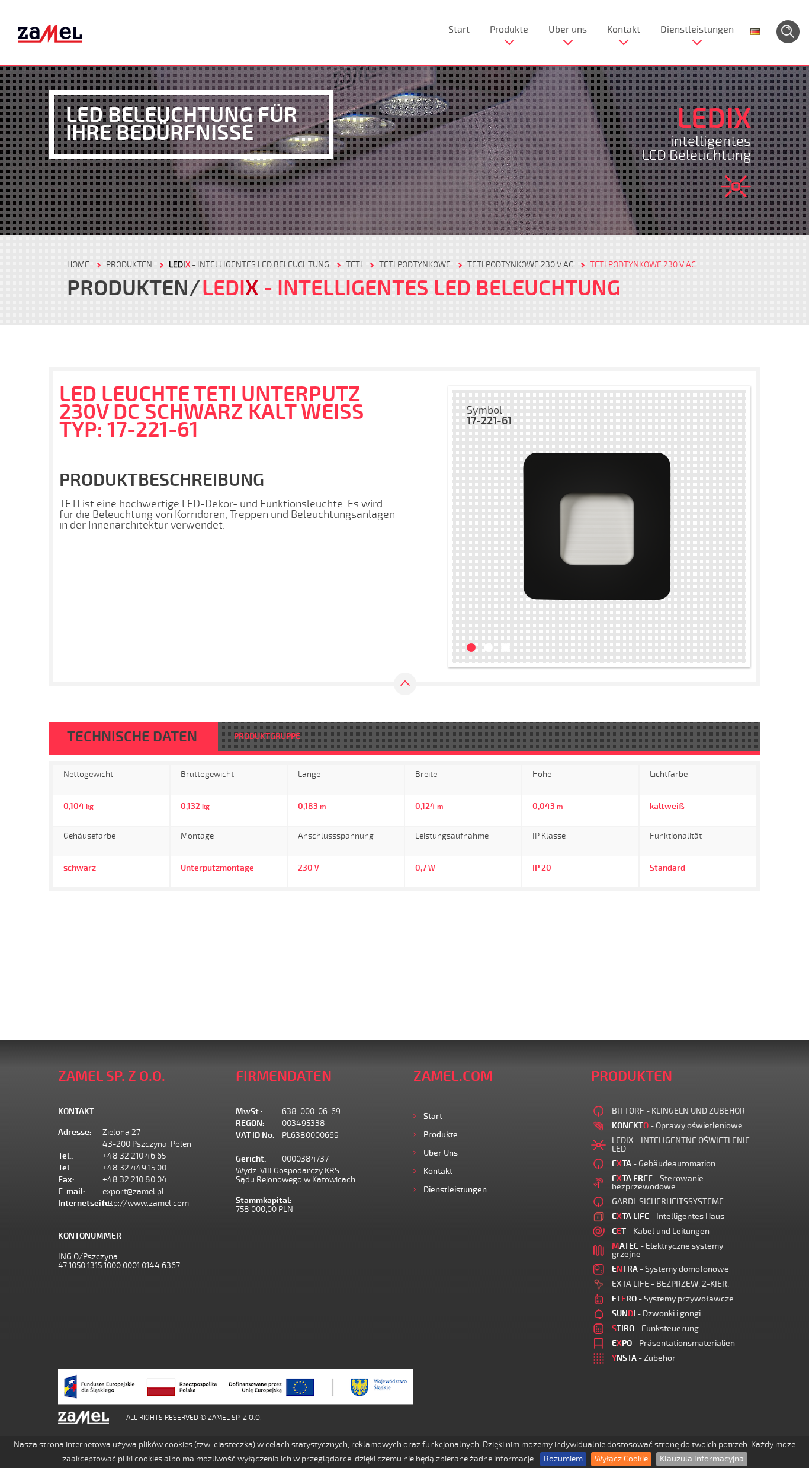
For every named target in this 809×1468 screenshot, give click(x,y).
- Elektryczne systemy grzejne (667, 1250)
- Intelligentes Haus (668, 1216)
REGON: (250, 1123)
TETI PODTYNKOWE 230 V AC (520, 265)
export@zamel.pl (133, 1191)
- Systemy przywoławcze (673, 1299)
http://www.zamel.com (145, 1203)
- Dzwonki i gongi (656, 1314)
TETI (354, 265)
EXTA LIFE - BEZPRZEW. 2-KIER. (670, 1284)
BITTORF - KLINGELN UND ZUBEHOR (678, 1111)
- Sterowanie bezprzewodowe (658, 1182)
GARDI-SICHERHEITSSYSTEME (668, 1202)
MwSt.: (249, 1111)
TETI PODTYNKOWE (415, 265)
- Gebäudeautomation (663, 1164)
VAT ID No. (255, 1135)
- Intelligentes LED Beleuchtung (249, 265)
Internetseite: (80, 1203)
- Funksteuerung (655, 1328)
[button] (467, 527)
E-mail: (71, 1191)
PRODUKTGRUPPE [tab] (267, 736)
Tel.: (65, 1156)
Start (459, 30)
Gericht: (251, 1158)
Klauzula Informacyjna (702, 1459)
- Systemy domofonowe (670, 1269)
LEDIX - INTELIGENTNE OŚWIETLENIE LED (681, 1145)
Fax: (66, 1179)
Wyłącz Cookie (621, 1459)
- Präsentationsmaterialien (673, 1343)
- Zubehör (644, 1358)
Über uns (567, 30)
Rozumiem (563, 1459)
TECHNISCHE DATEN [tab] (132, 737)
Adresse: (75, 1132)
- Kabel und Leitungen (661, 1231)
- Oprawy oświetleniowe (677, 1126)
